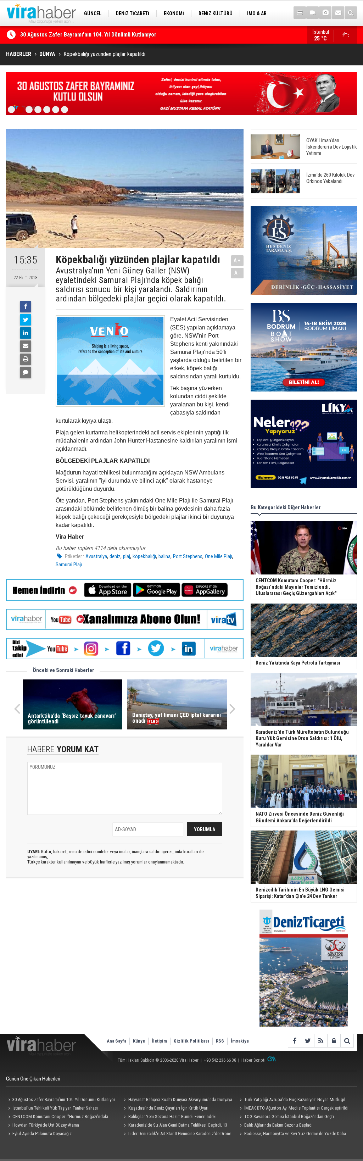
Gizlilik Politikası (191, 1041)
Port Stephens (187, 556)
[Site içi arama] (351, 12)
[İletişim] (338, 12)
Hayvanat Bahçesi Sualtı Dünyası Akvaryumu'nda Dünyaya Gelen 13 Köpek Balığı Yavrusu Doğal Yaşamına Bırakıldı (177, 1100)
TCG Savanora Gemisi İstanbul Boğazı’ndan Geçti (289, 1116)
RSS (220, 1041)
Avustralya (96, 556)
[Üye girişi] (333, 1041)
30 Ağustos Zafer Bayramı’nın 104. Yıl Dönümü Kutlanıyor (88, 34)
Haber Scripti (253, 1060)
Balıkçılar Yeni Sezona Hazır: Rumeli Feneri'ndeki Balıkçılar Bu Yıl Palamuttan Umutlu (169, 1117)
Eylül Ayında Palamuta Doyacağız (42, 1133)
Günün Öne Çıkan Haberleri (33, 1079)
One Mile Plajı (218, 556)
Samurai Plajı (69, 564)
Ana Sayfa (116, 1041)
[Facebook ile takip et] (294, 1041)
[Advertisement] (125, 946)
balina (164, 556)
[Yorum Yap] (25, 372)
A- (237, 273)
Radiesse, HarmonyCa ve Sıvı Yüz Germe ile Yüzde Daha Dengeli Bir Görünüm (292, 1134)
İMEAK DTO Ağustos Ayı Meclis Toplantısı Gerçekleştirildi (296, 1108)
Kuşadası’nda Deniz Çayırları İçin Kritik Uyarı (168, 1108)
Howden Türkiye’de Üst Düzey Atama (45, 1125)
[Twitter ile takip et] (307, 1041)
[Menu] (300, 12)
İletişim (159, 1041)
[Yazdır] (25, 359)
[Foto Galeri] (325, 12)
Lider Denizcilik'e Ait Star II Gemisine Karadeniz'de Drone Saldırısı (176, 1134)
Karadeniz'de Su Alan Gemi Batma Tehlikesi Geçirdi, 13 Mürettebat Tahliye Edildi (174, 1125)
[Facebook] (25, 306)
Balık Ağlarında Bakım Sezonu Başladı (278, 1125)
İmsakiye (240, 1041)
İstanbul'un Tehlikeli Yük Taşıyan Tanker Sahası (55, 1108)
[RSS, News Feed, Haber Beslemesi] (320, 1041)
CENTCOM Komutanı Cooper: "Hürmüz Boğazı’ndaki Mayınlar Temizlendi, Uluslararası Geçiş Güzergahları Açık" (59, 1117)
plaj (126, 556)
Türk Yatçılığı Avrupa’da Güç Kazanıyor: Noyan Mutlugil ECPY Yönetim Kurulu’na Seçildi (291, 1100)
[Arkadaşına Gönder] (25, 346)
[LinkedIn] (25, 333)
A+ (237, 260)
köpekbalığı (144, 556)
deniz (115, 556)
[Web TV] (312, 12)
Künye (139, 1041)
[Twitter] (25, 320)
